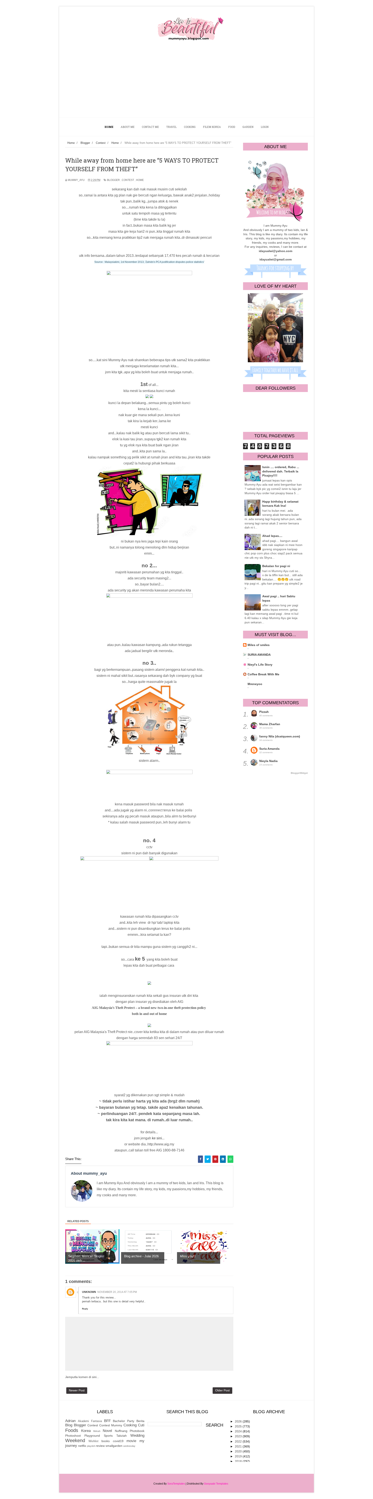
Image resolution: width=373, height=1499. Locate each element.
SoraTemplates (176, 1483)
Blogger (113, 180)
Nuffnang (121, 1431)
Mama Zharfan (269, 724)
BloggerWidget (299, 773)
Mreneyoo (255, 684)
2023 (239, 1436)
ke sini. (157, 1138)
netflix (82, 1445)
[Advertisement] (186, 85)
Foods (71, 1430)
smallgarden (114, 1445)
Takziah (121, 1435)
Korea (86, 1431)
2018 (239, 1461)
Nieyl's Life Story (260, 664)
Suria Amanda (269, 748)
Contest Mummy (110, 1425)
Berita (140, 1421)
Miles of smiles (259, 645)
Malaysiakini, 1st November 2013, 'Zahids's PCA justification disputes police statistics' (154, 261)
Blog (68, 1425)
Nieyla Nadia (268, 761)
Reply (85, 1309)
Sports (108, 1435)
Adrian (70, 1421)
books (105, 1441)
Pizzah (264, 711)
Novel (107, 1431)
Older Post (222, 1390)
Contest (128, 180)
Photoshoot (73, 1435)
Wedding (137, 1435)
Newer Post (77, 1390)
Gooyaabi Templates (216, 1483)
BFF (107, 1421)
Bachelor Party (123, 1421)
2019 (239, 1456)
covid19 (118, 1441)
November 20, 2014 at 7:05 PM (117, 1292)
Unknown (89, 1292)
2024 (239, 1431)
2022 (239, 1441)
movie (131, 1441)
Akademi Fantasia (90, 1421)
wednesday (129, 1446)
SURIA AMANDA (259, 654)
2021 (239, 1446)
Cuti (141, 1425)
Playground (92, 1435)
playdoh (91, 1446)
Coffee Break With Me (263, 674)
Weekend (75, 1440)
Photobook (137, 1431)
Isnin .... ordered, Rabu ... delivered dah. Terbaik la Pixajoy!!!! (280, 471)
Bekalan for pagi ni (276, 566)
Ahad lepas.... (272, 536)
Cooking (130, 1425)
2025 (239, 1426)
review (100, 1445)
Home (140, 180)
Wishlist (93, 1441)
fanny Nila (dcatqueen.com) (279, 736)
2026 (239, 1421)
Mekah (96, 1431)
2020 (239, 1451)
